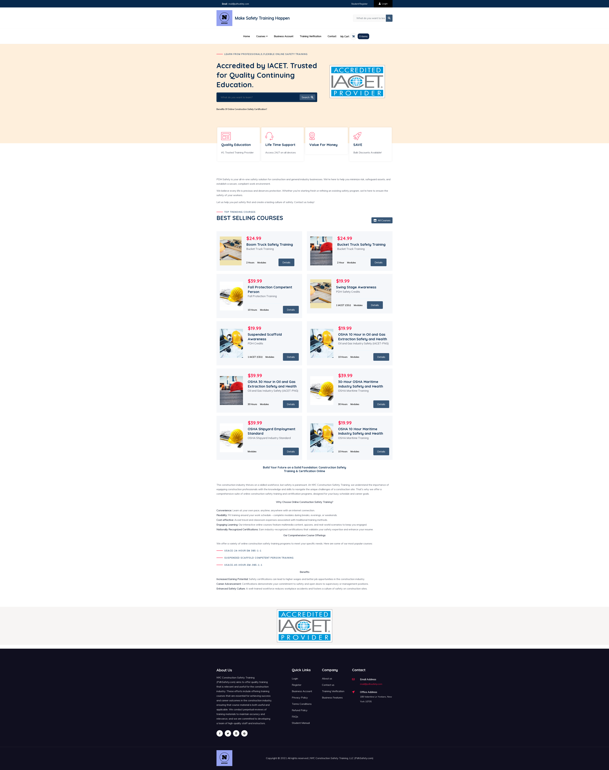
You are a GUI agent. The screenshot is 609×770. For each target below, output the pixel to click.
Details (286, 262)
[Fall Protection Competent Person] (231, 295)
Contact (332, 36)
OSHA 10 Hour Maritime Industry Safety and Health (360, 431)
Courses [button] (260, 36)
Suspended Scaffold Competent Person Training (259, 557)
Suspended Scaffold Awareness (265, 336)
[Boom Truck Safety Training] (231, 250)
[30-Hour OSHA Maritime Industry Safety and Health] (321, 390)
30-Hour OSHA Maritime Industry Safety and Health (360, 383)
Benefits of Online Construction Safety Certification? (241, 109)
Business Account (283, 36)
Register (296, 684)
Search (306, 97)
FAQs (295, 716)
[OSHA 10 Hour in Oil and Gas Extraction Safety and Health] (321, 343)
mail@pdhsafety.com (239, 4)
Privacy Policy (300, 697)
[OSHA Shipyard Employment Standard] (231, 437)
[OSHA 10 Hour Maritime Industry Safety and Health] (321, 437)
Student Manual (301, 722)
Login (385, 3)
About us (327, 678)
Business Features (332, 697)
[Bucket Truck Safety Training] (321, 250)
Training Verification (310, 36)
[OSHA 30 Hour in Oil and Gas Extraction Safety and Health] (231, 390)
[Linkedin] (236, 733)
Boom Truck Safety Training (269, 244)
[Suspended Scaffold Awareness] (231, 343)
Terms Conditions (302, 703)
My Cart (345, 36)
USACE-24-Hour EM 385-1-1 (243, 550)
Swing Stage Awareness (356, 287)
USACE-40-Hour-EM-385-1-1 (243, 565)
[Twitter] (228, 733)
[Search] (389, 18)
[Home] (224, 18)
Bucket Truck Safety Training (361, 244)
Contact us (328, 684)
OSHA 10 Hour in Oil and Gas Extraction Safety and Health (362, 336)
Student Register (359, 4)
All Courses (384, 220)
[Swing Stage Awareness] (320, 293)
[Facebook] (219, 733)
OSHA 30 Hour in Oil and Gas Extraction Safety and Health (272, 383)
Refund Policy (300, 710)
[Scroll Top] (599, 760)
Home (246, 36)
